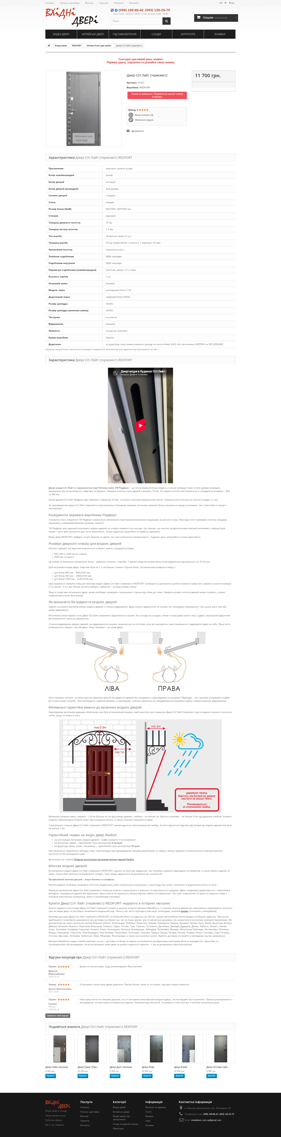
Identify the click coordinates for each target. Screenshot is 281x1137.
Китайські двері (93, 34)
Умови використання (55, 1115)
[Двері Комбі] (188, 1048)
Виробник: (133, 87)
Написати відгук (144, 120)
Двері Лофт (148, 1067)
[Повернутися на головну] (49, 46)
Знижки (219, 34)
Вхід (231, 2)
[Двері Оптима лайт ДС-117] (220, 1048)
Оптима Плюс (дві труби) (99, 46)
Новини (149, 1116)
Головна (49, 3)
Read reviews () (143, 115)
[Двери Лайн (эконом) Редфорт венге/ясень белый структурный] (59, 1048)
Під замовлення (124, 34)
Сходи (156, 34)
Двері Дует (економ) (121, 1067)
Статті (148, 1112)
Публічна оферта (53, 1120)
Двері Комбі (180, 1067)
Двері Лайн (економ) (56, 1067)
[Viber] (112, 10)
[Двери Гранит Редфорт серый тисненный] (92, 1048)
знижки (184, 911)
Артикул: (132, 82)
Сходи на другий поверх (125, 1124)
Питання (118, 3)
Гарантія (103, 3)
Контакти (134, 3)
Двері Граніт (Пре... (88, 1067)
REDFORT (76, 46)
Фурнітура (188, 34)
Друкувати (138, 131)
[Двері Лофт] (156, 1048)
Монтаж (89, 3)
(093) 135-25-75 (157, 10)
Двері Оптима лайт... (217, 1067)
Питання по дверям (155, 1107)
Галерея (149, 1125)
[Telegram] (116, 10)
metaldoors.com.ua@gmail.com (206, 1120)
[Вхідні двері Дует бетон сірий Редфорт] (124, 1048)
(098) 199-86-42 (131, 10)
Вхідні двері (61, 34)
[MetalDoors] (75, 17)
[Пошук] (166, 21)
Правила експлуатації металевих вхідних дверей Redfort (104, 859)
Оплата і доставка (69, 3)
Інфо (147, 1121)
